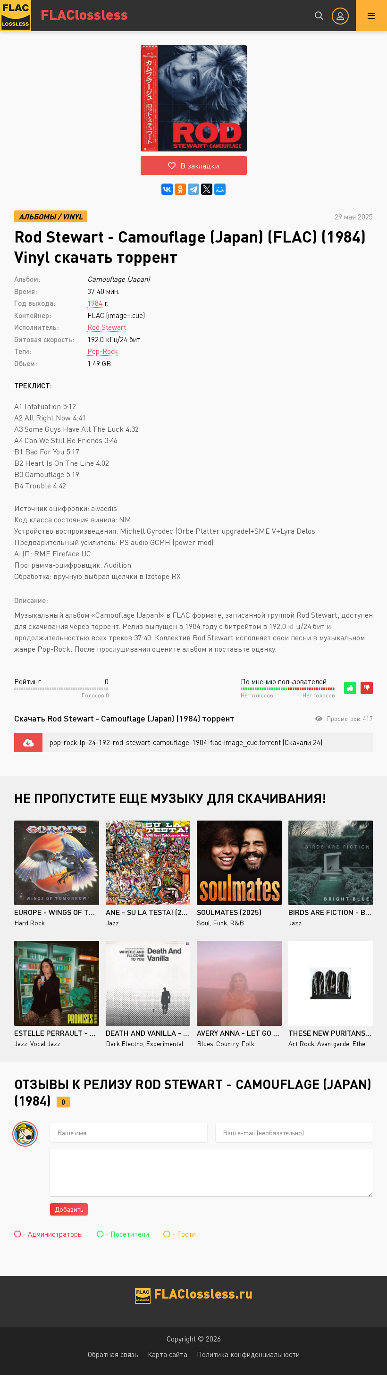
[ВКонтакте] (167, 189)
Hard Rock (29, 923)
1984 (94, 303)
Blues (205, 1044)
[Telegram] (193, 189)
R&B (237, 923)
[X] (206, 189)
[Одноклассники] (180, 189)
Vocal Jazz (45, 1044)
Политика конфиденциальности (248, 1354)
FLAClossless (84, 14)
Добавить (69, 1209)
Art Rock (301, 1044)
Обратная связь (113, 1354)
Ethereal (364, 1044)
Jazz (112, 923)
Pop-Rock (102, 351)
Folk (247, 1044)
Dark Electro (124, 1044)
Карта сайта (167, 1354)
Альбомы (37, 216)
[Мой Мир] (220, 189)
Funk (220, 923)
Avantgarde (333, 1044)
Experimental (165, 1044)
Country (227, 1044)
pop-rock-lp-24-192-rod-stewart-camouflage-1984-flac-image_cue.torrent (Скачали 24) (186, 742)
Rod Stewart (106, 327)
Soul (203, 923)
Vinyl (72, 216)
